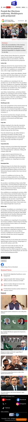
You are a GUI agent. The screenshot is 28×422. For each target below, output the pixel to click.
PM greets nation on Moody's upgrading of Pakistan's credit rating (12, 352)
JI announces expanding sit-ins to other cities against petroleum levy (12, 372)
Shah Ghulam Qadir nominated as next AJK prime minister (13, 312)
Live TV (13, 7)
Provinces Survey (21, 419)
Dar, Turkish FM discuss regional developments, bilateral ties (13, 332)
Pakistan (18, 7)
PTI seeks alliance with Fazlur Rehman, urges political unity (12, 393)
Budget (8, 7)
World (23, 7)
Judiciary (3, 261)
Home (4, 7)
